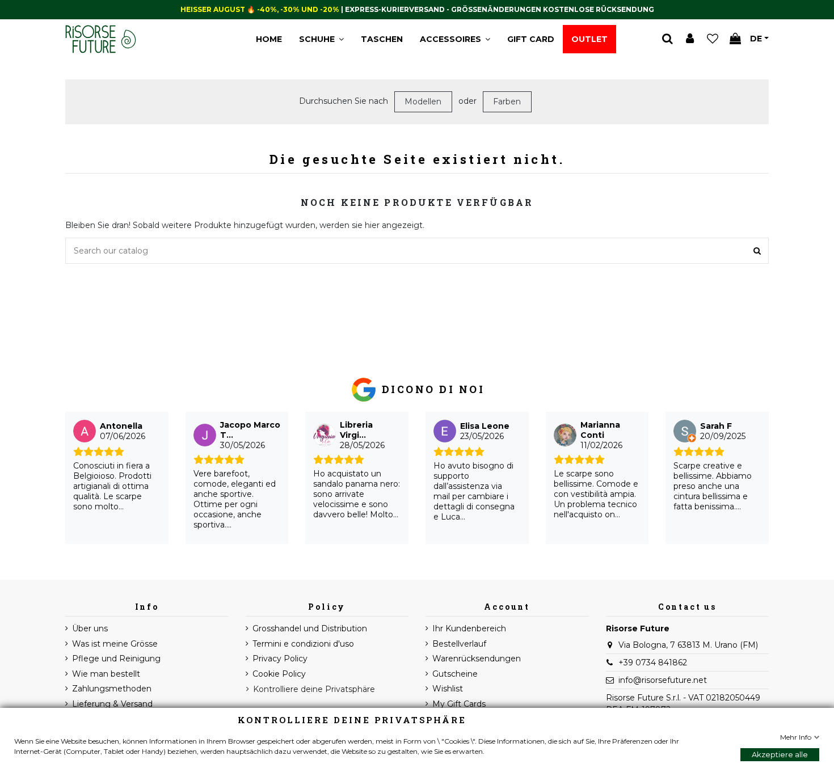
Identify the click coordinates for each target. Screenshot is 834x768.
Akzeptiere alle (780, 754)
